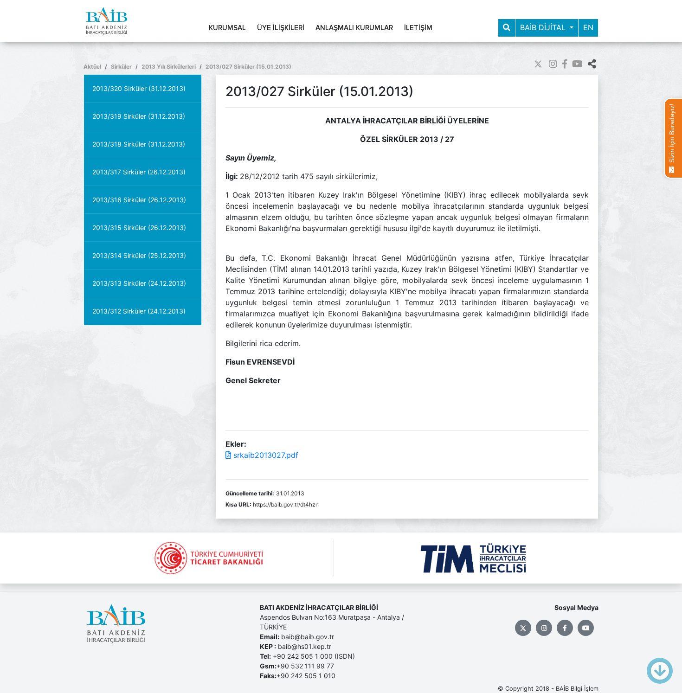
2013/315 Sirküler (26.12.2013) (139, 227)
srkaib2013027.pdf (264, 455)
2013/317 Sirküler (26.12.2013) (139, 172)
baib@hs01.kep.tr (304, 646)
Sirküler (121, 66)
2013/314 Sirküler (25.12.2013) (139, 255)
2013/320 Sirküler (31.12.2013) (139, 88)
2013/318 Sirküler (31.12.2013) (138, 144)
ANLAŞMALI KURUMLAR (354, 28)
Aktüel (92, 66)
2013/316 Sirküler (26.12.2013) (139, 200)
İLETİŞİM (418, 28)
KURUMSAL (227, 28)
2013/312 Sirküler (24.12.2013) (139, 311)
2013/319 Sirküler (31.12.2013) (138, 116)
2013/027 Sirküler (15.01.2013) (248, 66)
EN (588, 27)
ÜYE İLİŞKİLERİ (280, 28)
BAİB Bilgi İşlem (577, 688)
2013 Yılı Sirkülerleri (169, 66)
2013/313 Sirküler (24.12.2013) (139, 283)
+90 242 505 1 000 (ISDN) (314, 656)
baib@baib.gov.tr (307, 637)
